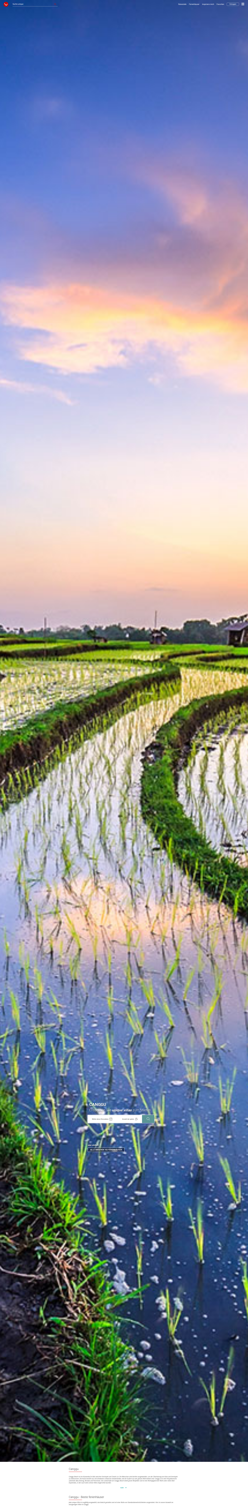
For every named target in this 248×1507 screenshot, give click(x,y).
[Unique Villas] (6, 4)
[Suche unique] (148, 1119)
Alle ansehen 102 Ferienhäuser (106, 1150)
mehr (122, 1488)
